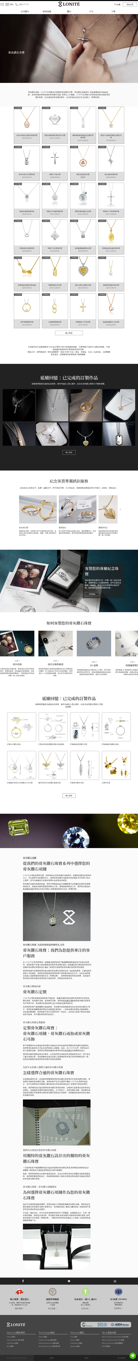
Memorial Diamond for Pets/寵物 (113, 1340)
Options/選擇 (74, 1340)
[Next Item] (120, 509)
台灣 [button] (118, 4)
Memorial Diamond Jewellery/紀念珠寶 (115, 1337)
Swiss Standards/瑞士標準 (15, 1340)
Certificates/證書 (12, 1343)
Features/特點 (75, 1346)
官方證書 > (52, 1308)
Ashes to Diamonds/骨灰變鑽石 (112, 1343)
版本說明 (121, 1358)
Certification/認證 (76, 1343)
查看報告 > (118, 1308)
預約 (11, 4)
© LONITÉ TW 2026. (17, 1358)
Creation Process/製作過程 (48, 1340)
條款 (52, 1358)
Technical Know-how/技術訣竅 (49, 1343)
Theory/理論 (43, 1337)
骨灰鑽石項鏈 (29, 857)
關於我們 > (19, 1308)
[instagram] (115, 1281)
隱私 (87, 1358)
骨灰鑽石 (68, 1050)
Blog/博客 (10, 1346)
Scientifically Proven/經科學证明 (49, 1346)
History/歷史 (11, 1337)
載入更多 (69, 333)
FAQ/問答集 (106, 1346)
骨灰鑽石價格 (68, 1000)
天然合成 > (85, 1308)
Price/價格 (73, 1337)
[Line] (69, 1281)
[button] (134, 80)
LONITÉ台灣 (81, 94)
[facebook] (23, 1281)
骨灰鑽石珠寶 (28, 889)
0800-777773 (24, 4)
